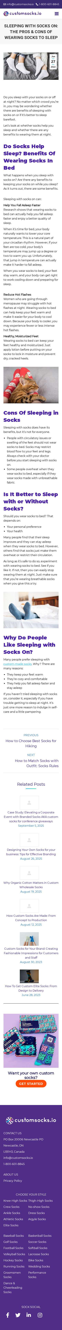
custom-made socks (17, 664)
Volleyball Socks (14, 1254)
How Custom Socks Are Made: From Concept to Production (31, 918)
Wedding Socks (39, 1266)
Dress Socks (36, 1213)
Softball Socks (37, 1248)
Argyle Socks (37, 1219)
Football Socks (13, 1248)
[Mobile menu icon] (57, 14)
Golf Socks (10, 1242)
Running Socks (13, 1266)
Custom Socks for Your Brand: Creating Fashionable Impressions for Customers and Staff (31, 953)
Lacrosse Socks (38, 1254)
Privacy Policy (12, 1180)
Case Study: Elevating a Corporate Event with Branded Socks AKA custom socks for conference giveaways (31, 817)
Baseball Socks (13, 1235)
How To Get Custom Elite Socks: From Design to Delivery (31, 988)
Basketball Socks (39, 1235)
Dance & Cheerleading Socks (12, 1288)
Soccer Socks (37, 1242)
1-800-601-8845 (14, 1164)
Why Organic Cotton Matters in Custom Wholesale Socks (31, 885)
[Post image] (29, 802)
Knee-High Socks (15, 1200)
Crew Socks (11, 1207)
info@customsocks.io (18, 1158)
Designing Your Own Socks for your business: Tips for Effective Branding (31, 852)
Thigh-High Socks (40, 1200)
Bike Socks (35, 1260)
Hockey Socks (13, 1260)
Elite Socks (10, 1225)
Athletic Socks (13, 1219)
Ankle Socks (11, 1213)
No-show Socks (38, 1207)
